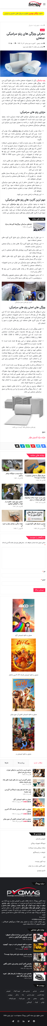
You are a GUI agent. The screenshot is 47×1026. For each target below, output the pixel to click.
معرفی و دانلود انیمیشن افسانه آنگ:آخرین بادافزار (23, 675)
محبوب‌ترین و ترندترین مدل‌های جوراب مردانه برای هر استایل (18, 771)
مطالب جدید (38, 763)
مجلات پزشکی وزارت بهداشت (36, 848)
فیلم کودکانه (12, 999)
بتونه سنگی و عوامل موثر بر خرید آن (12, 525)
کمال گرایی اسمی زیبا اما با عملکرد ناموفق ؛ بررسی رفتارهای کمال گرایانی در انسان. (18, 936)
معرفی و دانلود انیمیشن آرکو (23, 635)
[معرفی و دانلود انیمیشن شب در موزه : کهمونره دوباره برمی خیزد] (39, 947)
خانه (41, 25)
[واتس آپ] (27, 446)
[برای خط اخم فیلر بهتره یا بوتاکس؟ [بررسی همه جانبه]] (39, 793)
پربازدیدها (21, 763)
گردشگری (29, 1002)
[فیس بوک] (43, 446)
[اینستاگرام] (18, 1021)
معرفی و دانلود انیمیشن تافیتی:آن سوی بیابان (23, 714)
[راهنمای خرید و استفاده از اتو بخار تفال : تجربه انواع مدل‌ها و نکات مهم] (39, 977)
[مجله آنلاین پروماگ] (35, 4)
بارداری (35, 991)
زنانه (23, 995)
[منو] (44, 5)
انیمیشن (42, 991)
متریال (30, 25)
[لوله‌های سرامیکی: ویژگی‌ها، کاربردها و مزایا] (39, 227)
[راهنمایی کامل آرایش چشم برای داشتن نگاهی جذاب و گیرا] (39, 967)
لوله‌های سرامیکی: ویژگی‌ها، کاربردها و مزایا (18, 224)
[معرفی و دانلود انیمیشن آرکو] (23, 616)
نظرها (6, 763)
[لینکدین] (23, 1021)
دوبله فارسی (40, 995)
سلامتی (35, 999)
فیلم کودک (22, 999)
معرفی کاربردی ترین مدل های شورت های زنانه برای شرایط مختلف (17, 781)
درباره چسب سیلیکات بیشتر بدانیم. (14, 474)
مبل (44, 857)
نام (44, 571)
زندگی (17, 995)
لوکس (42, 1002)
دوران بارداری (30, 995)
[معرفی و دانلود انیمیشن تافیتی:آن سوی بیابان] (23, 695)
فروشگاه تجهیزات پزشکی (38, 843)
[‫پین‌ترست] (32, 446)
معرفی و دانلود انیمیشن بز (23, 754)
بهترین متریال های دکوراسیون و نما (35, 525)
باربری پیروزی (41, 870)
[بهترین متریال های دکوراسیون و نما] (34, 516)
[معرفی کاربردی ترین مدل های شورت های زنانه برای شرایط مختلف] (39, 783)
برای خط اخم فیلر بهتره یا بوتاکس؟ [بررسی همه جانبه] (18, 790)
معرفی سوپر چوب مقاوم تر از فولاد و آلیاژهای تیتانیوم (14, 502)
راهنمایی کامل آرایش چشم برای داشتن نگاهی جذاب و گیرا (17, 965)
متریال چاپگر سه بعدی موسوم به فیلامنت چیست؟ (35, 476)
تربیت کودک (16, 991)
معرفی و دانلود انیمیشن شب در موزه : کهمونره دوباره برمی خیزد (17, 945)
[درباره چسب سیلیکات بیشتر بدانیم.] (12, 465)
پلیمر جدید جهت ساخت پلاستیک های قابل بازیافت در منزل (35, 499)
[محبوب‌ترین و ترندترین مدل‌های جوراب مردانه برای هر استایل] (39, 773)
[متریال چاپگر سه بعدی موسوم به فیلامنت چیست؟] (34, 466)
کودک (36, 1002)
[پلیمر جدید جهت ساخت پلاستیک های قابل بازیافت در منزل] (34, 490)
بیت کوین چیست (40, 861)
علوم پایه (36, 25)
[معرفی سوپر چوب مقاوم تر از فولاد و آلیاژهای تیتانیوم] (12, 491)
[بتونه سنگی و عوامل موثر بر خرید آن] (12, 516)
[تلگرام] (22, 446)
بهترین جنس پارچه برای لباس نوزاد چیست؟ (18, 954)
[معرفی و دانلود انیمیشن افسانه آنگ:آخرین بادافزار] (23, 655)
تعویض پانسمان (40, 839)
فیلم (29, 999)
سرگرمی (42, 999)
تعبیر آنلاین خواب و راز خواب (36, 866)
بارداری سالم (26, 991)
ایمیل (43, 580)
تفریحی (8, 991)
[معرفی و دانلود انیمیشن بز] (23, 735)
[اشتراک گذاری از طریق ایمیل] (16, 446)
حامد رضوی (40, 43)
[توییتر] (37, 446)
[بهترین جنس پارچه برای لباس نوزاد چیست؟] (39, 957)
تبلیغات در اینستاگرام (39, 852)
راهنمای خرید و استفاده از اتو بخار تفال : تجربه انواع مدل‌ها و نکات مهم (17, 974)
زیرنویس (10, 995)
